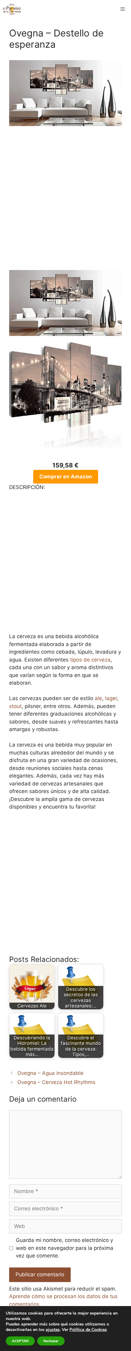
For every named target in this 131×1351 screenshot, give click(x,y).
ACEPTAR (20, 1341)
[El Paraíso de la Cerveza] (12, 9)
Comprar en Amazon (65, 477)
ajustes (53, 1329)
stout (15, 706)
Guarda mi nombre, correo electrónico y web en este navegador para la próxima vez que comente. (64, 1248)
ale (98, 698)
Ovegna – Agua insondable (50, 1073)
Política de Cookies (88, 1329)
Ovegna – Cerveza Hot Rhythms (56, 1082)
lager (111, 698)
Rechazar (50, 1341)
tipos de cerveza (90, 660)
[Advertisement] (65, 201)
